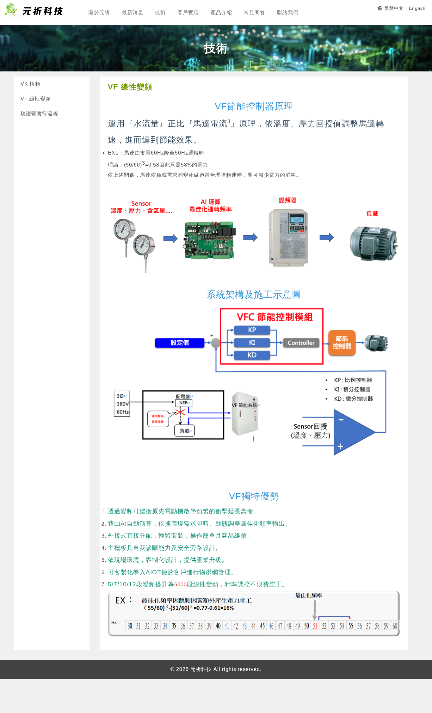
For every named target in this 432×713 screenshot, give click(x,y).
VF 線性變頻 (36, 98)
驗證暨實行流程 (39, 113)
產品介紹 (221, 12)
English (417, 8)
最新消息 (132, 12)
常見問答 (254, 12)
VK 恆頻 (30, 84)
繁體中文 (394, 8)
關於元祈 (99, 12)
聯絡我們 (288, 12)
